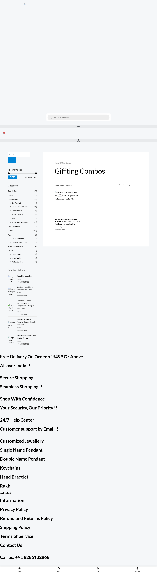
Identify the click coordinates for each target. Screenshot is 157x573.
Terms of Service (16, 536)
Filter (12, 177)
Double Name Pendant (22, 459)
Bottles (10, 195)
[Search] (12, 160)
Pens (10, 235)
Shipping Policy (15, 527)
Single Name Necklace (20, 222)
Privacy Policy (14, 509)
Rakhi (6, 485)
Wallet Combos (17, 262)
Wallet (10, 251)
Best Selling (12, 191)
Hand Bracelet (17, 211)
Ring (13, 218)
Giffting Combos (14, 226)
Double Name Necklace (20, 207)
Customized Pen (18, 238)
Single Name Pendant (21, 450)
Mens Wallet (16, 258)
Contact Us (11, 545)
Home (10, 231)
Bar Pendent (16, 203)
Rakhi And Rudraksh (15, 246)
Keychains (10, 468)
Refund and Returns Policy (26, 518)
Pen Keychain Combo (19, 242)
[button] (78, 126)
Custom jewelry (13, 199)
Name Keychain (17, 214)
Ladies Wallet (17, 254)
